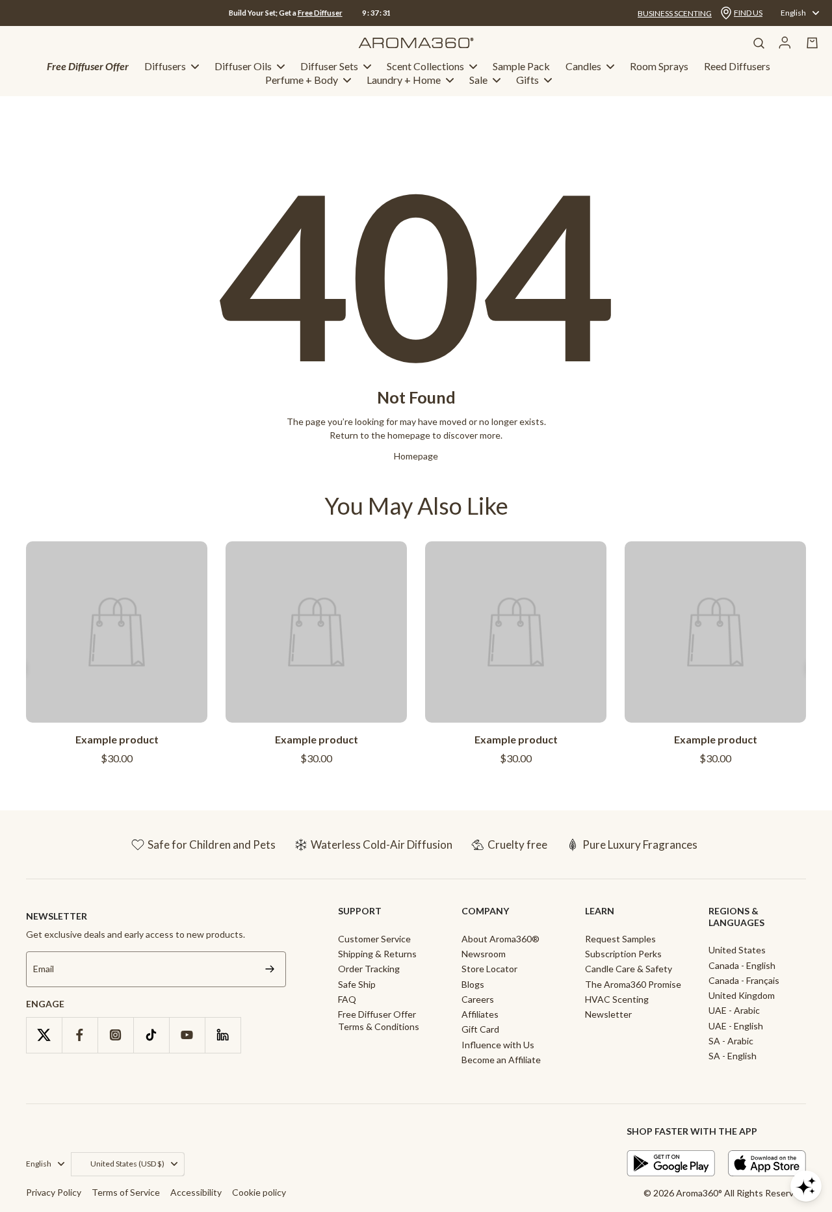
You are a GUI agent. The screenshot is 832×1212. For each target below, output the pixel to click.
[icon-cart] (812, 43)
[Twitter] (44, 1035)
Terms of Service (126, 1192)
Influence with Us (498, 1044)
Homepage (416, 455)
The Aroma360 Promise (633, 984)
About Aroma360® (501, 938)
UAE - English (735, 1025)
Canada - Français (743, 980)
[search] (758, 43)
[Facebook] (80, 1035)
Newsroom (484, 953)
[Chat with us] (806, 1186)
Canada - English (741, 965)
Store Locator (489, 968)
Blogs (473, 984)
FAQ (347, 999)
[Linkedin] (222, 1035)
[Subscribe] (269, 969)
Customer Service (374, 938)
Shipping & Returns (377, 953)
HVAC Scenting (617, 999)
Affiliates (480, 1014)
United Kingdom (741, 995)
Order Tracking (369, 968)
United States (737, 949)
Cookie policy (259, 1192)
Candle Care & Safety (628, 968)
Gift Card (480, 1029)
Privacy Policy (53, 1192)
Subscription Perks (623, 953)
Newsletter (608, 1014)
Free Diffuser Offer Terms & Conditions (378, 1020)
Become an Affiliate (501, 1059)
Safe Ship (357, 984)
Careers (478, 999)
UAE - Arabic (734, 1010)
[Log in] (785, 43)
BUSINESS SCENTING (675, 13)
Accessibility (196, 1192)
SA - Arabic (730, 1040)
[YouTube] (187, 1035)
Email (43, 969)
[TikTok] (151, 1035)
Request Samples (620, 938)
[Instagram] (115, 1035)
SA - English (732, 1055)
